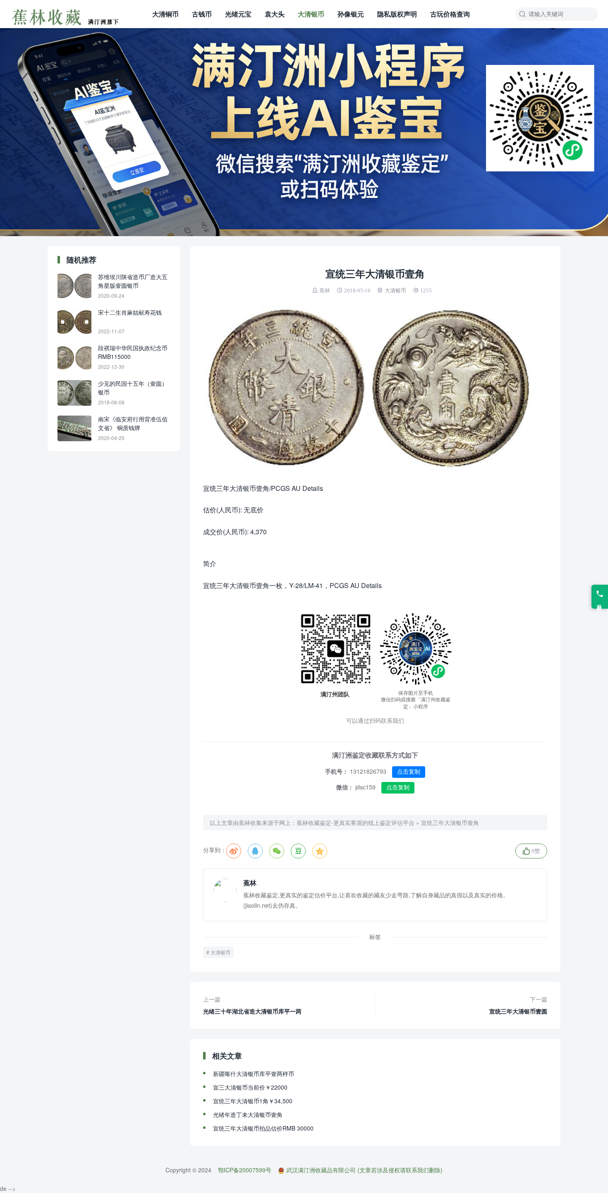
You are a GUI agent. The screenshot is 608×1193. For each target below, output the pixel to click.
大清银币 (311, 14)
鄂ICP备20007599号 (244, 1170)
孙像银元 (351, 14)
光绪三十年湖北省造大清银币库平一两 (252, 1005)
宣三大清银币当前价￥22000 (250, 1087)
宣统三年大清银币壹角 (450, 822)
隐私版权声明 (397, 14)
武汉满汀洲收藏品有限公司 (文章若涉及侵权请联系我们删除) (364, 1170)
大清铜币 (165, 14)
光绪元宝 (238, 14)
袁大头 (275, 14)
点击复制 (408, 771)
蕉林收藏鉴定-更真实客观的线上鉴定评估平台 (355, 822)
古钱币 (202, 14)
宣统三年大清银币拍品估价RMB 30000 (263, 1128)
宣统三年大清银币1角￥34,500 (252, 1101)
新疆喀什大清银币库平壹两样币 (253, 1073)
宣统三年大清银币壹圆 (518, 1005)
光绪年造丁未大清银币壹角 (247, 1114)
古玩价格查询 (450, 14)
